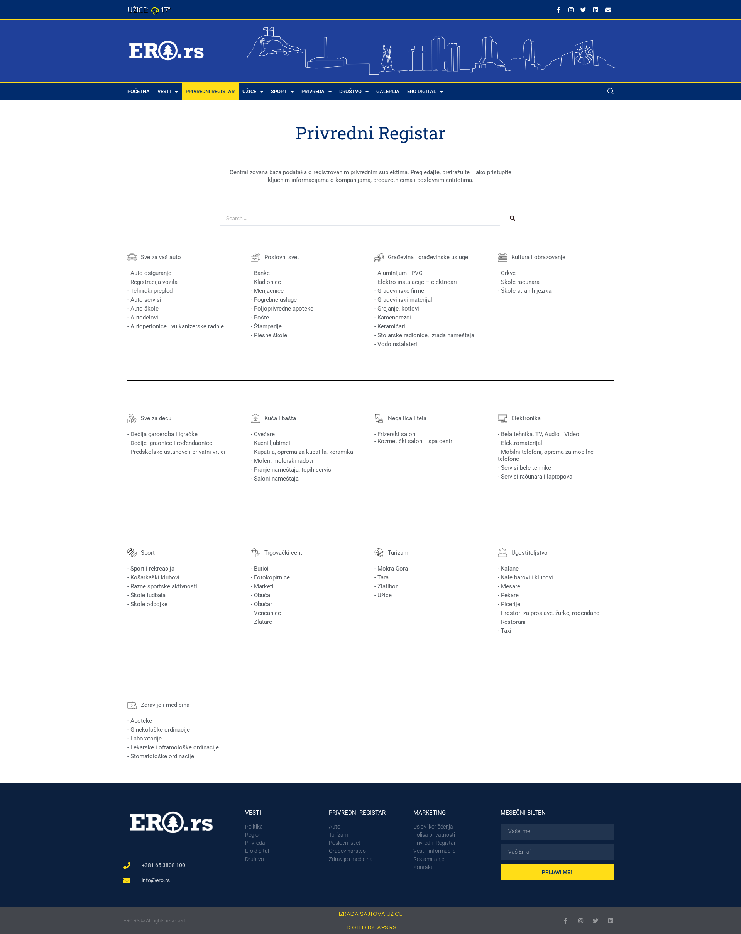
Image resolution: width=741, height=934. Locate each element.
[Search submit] (512, 218)
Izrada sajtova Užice (370, 914)
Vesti (164, 91)
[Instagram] (571, 9)
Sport (279, 91)
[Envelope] (608, 9)
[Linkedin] (595, 9)
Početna (138, 91)
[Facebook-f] (558, 9)
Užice (249, 91)
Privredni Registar (210, 91)
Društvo (350, 91)
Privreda (313, 91)
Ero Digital (421, 91)
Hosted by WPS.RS (370, 927)
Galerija (387, 91)
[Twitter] (583, 9)
